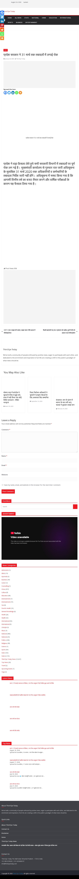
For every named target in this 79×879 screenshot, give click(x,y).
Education (53, 18)
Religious (4, 643)
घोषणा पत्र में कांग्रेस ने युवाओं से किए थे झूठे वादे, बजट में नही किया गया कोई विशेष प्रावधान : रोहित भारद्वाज (12, 397)
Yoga (3, 672)
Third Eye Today (20, 59)
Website (5, 475)
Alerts (3, 573)
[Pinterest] (2, 25)
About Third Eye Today (9, 825)
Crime (44, 18)
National (35, 18)
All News (18, 18)
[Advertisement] (39, 74)
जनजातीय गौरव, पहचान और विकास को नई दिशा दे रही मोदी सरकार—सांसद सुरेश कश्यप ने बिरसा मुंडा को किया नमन (29, 845)
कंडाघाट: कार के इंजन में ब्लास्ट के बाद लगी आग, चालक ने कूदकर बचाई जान (65, 402)
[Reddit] (2, 30)
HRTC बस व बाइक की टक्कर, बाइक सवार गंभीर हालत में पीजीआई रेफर (19, 331)
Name (4, 456)
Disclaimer (5, 833)
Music (3, 630)
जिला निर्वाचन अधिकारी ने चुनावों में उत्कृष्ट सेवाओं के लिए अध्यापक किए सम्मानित (39, 395)
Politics (4, 640)
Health (4, 615)
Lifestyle (4, 627)
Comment (6, 430)
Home (10, 18)
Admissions (5, 570)
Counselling (5, 586)
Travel (3, 665)
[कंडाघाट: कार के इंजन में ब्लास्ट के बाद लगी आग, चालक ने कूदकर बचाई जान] (64, 378)
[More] (20, 92)
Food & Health (6, 608)
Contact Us (5, 829)
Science (4, 646)
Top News (5, 662)
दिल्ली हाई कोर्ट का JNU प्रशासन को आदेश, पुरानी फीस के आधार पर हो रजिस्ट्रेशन (59, 331)
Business (19, 22)
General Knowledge (8, 611)
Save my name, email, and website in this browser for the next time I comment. (32, 485)
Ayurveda (4, 576)
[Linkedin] (13, 92)
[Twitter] (9, 92)
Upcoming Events (7, 669)
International (65, 18)
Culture (4, 592)
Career (4, 583)
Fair (3, 605)
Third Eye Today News (9, 659)
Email (4, 465)
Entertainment (31, 22)
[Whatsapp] (16, 92)
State (26, 18)
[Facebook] (5, 92)
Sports (10, 22)
